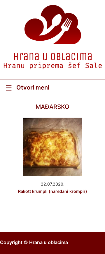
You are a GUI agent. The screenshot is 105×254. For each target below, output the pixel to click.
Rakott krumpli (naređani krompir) (52, 191)
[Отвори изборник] (26, 88)
